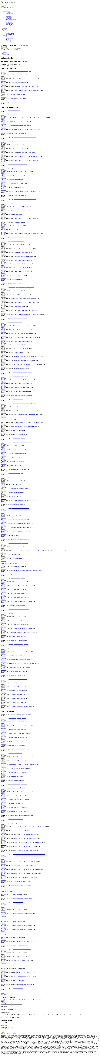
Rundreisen (8, 18)
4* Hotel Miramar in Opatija (19, 263)
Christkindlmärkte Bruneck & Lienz (17, 756)
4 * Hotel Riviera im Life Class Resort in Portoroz (24, 90)
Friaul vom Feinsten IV (14, 179)
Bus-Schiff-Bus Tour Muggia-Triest (16, 531)
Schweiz (44, 117)
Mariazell (11, 114)
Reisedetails (3, 73)
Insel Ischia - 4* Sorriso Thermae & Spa (22, 360)
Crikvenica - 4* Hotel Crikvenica (20, 248)
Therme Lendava (17, 434)
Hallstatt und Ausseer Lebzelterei (16, 121)
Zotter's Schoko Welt (13, 283)
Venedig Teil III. (12, 168)
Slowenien (23, 74)
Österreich (22, 94)
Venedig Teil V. (12, 535)
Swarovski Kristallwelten (14, 94)
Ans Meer (8, 14)
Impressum (3, 1033)
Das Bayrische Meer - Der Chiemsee (17, 171)
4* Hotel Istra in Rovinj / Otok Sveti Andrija (22, 78)
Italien (30, 71)
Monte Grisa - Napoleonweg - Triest (17, 543)
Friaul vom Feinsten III (14, 492)
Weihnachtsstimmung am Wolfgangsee (17, 651)
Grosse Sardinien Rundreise (19, 960)
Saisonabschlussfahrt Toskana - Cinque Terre (22, 613)
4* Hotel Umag (16, 82)
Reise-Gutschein (9, 39)
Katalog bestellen (9, 38)
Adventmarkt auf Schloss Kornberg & (17, 733)
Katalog (7, 5)
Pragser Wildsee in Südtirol (15, 241)
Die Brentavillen (12, 511)
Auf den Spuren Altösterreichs (19, 426)
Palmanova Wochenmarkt (14, 102)
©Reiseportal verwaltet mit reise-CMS (9, 1035)
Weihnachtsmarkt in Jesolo (15, 776)
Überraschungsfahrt (17, 550)
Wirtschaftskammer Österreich (12, 1017)
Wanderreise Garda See (18, 469)
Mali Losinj (15, 214)
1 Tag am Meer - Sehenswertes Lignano (17, 210)
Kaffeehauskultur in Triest (14, 473)
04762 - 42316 (11, 7)
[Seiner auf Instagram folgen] (1, 6)
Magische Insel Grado (14, 187)
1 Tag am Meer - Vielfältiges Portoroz (17, 294)
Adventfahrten (9, 22)
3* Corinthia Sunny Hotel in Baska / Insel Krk (23, 337)
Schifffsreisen (9, 20)
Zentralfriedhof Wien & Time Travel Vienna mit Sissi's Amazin (22, 570)
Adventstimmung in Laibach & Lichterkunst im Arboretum (21, 663)
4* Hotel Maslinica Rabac (18, 252)
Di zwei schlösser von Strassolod (16, 519)
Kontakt (12, 5)
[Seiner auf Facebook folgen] (3, 6)
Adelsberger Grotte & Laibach (15, 318)
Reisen (4, 53)
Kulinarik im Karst (13, 98)
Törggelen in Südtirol (17, 484)
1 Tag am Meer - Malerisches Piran (16, 175)
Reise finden (3, 46)
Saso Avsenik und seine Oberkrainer (17, 237)
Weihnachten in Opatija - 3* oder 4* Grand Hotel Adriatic (25, 842)
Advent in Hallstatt (13, 753)
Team (4, 29)
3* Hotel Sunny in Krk (18, 244)
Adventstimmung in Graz (14, 640)
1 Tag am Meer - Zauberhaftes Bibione (17, 206)
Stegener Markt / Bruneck (14, 546)
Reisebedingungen (10, 33)
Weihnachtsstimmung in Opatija (16, 784)
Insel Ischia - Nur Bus (18, 368)
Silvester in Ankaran (17, 885)
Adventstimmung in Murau (15, 675)
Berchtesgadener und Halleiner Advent (17, 632)
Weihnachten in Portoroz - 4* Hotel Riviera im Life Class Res (26, 826)
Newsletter (3, 5)
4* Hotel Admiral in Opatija (19, 260)
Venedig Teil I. (12, 457)
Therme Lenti (16, 430)
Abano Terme (16, 566)
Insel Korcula (16, 399)
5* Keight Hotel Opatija (18, 271)
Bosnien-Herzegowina (27, 298)
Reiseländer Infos (9, 32)
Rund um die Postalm (13, 144)
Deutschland (28, 171)
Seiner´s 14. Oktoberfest (14, 453)
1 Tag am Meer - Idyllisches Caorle (16, 183)
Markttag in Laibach (13, 504)
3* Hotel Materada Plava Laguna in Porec (22, 86)
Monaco (34, 422)
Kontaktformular (9, 36)
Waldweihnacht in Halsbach (15, 679)
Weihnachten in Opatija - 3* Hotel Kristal (22, 834)
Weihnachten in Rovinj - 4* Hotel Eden (21, 830)
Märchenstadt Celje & (14, 811)
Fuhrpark (5, 28)
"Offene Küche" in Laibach (15, 74)
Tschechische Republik (47, 550)
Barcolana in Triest (13, 465)
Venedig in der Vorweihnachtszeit (16, 655)
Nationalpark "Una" (17, 298)
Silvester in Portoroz (17, 881)
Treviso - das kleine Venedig (15, 449)
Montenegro (54, 550)
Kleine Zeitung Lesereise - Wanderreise (21, 500)
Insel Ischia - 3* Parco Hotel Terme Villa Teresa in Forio (26, 364)
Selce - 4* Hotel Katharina (19, 267)
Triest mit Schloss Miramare (15, 290)
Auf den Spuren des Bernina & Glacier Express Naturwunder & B (27, 117)
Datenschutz (8, 1033)
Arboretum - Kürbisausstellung (15, 515)
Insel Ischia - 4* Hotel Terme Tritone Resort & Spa (25, 356)
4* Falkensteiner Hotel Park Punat (20, 256)
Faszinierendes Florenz (14, 605)
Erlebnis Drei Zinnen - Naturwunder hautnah (18, 71)
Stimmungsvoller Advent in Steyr (16, 644)
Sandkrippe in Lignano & (14, 780)
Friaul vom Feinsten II (14, 322)
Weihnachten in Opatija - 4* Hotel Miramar (22, 846)
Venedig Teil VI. (12, 496)
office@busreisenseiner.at (9, 3)
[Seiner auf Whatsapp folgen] (2, 6)
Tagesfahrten (8, 12)
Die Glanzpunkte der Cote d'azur (20, 422)
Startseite (5, 52)
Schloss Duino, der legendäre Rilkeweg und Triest (20, 287)
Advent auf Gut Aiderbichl (14, 648)
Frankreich (30, 422)
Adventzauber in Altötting (14, 671)
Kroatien (34, 78)
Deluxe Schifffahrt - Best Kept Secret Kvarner (23, 999)
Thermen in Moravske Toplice (19, 442)
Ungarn (21, 430)
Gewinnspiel (8, 41)
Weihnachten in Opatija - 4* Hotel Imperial (22, 838)
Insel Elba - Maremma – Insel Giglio (21, 976)
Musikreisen (8, 16)
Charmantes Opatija (13, 461)
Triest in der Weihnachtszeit (15, 745)
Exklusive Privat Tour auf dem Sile (16, 164)
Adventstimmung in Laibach (15, 718)
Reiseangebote (6, 11)
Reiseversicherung (10, 34)
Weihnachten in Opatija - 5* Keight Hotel (22, 850)
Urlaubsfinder (6, 54)
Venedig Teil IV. (12, 554)
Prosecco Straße (12, 279)
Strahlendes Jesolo (13, 477)
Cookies (14, 1033)
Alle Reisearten (9, 23)
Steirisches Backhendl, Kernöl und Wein (18, 125)
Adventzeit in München (14, 690)
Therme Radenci (16, 438)
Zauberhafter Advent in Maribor (16, 721)
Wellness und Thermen (11, 19)
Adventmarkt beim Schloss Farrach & (17, 714)
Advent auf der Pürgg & (14, 682)
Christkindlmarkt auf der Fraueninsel (17, 667)
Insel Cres (15, 225)
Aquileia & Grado (13, 110)
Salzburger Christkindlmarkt (15, 795)
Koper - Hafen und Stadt (14, 480)
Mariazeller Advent (13, 741)
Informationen (6, 30)
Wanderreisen (9, 17)
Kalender (16, 49)
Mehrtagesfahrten (9, 13)
